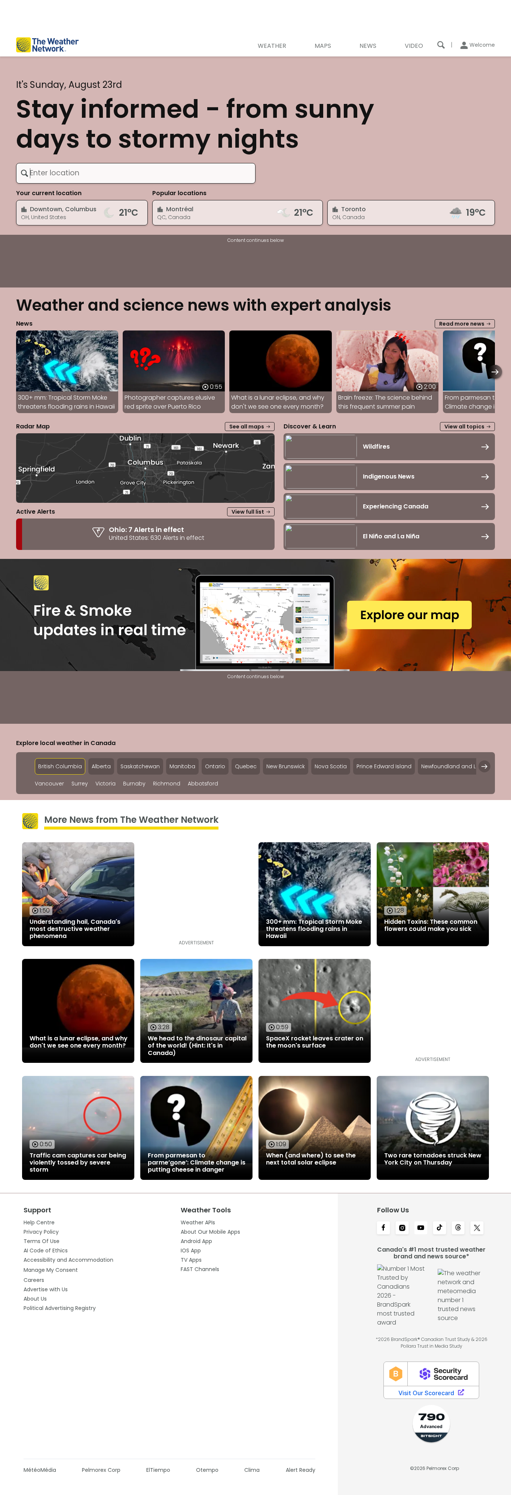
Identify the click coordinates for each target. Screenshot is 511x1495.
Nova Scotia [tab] (331, 766)
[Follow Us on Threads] (458, 1228)
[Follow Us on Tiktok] (439, 1228)
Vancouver (49, 783)
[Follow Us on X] (477, 1228)
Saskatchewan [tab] (140, 766)
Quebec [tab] (246, 766)
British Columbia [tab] (60, 766)
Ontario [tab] (215, 766)
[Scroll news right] (495, 372)
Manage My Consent (51, 1270)
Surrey (79, 783)
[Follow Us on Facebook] (383, 1228)
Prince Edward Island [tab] (384, 766)
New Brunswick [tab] (285, 766)
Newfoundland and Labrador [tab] (459, 766)
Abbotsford (203, 783)
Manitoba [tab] (182, 766)
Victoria (105, 783)
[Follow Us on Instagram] (402, 1228)
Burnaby (134, 783)
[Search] (441, 45)
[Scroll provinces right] (484, 766)
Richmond (166, 783)
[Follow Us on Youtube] (420, 1228)
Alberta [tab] (101, 766)
